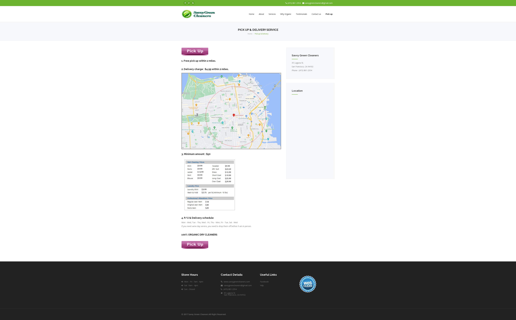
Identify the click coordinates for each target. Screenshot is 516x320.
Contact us (316, 14)
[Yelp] (193, 3)
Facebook (264, 281)
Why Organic (285, 14)
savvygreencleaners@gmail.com (319, 3)
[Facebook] (185, 3)
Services (272, 14)
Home (251, 14)
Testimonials (301, 14)
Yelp (262, 285)
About (261, 14)
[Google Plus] (189, 3)
